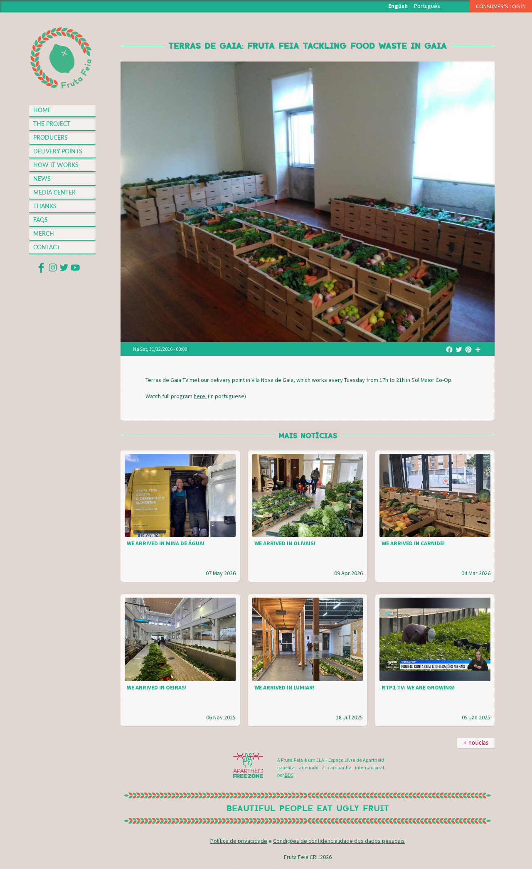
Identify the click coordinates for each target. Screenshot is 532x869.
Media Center (54, 193)
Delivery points (57, 152)
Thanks (45, 206)
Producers (50, 138)
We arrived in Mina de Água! (165, 543)
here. (200, 396)
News (42, 179)
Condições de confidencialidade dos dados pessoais (339, 840)
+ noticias (475, 743)
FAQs (40, 220)
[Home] (61, 58)
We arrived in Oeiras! (157, 687)
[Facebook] (449, 349)
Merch (43, 234)
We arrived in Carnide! (413, 543)
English (398, 6)
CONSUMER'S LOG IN (501, 6)
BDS (289, 775)
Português (427, 6)
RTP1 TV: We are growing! (418, 687)
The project (51, 124)
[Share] (478, 349)
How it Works (56, 165)
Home (42, 110)
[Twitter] (459, 349)
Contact (46, 248)
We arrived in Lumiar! (284, 687)
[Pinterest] (468, 349)
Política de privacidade (238, 840)
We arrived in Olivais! (284, 543)
